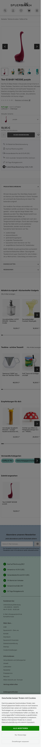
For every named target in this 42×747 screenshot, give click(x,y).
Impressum (30, 722)
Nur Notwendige (20, 735)
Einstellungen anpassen (20, 741)
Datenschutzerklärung (9, 722)
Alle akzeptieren (20, 728)
